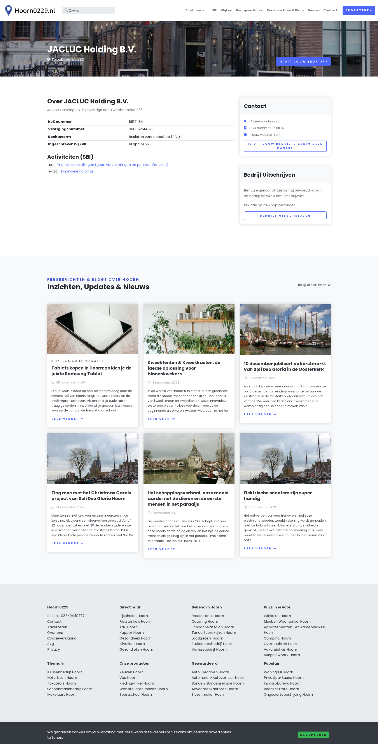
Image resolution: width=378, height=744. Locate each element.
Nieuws (314, 10)
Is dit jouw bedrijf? (303, 61)
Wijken (226, 10)
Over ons (55, 632)
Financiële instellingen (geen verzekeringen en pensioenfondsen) (112, 164)
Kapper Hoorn (131, 632)
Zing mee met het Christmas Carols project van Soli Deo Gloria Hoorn (91, 496)
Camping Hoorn (277, 638)
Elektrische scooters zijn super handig (278, 496)
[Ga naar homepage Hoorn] (29, 10)
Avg (50, 643)
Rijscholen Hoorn (133, 615)
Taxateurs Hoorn (61, 683)
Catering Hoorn (205, 621)
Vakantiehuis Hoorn (280, 649)
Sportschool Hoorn (135, 694)
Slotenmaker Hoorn (208, 694)
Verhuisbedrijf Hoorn (209, 649)
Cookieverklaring (61, 638)
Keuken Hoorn (131, 672)
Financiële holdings (77, 171)
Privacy (53, 649)
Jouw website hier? (265, 134)
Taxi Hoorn (128, 627)
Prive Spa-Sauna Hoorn (284, 677)
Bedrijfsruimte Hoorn (281, 689)
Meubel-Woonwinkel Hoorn (287, 621)
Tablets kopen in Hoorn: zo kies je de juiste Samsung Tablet (91, 371)
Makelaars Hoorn (62, 694)
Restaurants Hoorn (208, 615)
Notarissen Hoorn (62, 677)
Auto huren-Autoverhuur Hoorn (218, 677)
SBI (214, 10)
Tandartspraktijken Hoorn (214, 632)
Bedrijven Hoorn (249, 10)
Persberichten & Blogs (285, 10)
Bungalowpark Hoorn (282, 654)
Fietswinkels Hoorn (135, 621)
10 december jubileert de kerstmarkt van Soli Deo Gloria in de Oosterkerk (285, 366)
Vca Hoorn (128, 677)
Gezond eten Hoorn (136, 649)
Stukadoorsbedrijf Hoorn (212, 643)
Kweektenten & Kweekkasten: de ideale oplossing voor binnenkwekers (184, 368)
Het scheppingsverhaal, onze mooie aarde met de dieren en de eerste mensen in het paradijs (188, 498)
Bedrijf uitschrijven (285, 216)
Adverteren (359, 10)
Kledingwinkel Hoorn (136, 683)
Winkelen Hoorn (277, 615)
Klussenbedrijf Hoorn (64, 672)
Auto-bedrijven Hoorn (210, 672)
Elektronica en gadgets (77, 361)
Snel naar (193, 10)
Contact (330, 10)
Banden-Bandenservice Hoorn (218, 683)
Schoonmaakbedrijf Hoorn (69, 689)
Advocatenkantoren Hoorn (215, 689)
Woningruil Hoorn (278, 672)
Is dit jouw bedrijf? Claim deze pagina (285, 146)
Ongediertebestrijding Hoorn (288, 694)
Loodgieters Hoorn (207, 638)
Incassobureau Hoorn (282, 683)
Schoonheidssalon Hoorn (213, 627)
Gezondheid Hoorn (135, 638)
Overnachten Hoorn (281, 643)
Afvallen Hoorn (132, 643)
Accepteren (313, 735)
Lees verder (65, 419)
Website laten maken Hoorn (143, 689)
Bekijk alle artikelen (312, 285)
